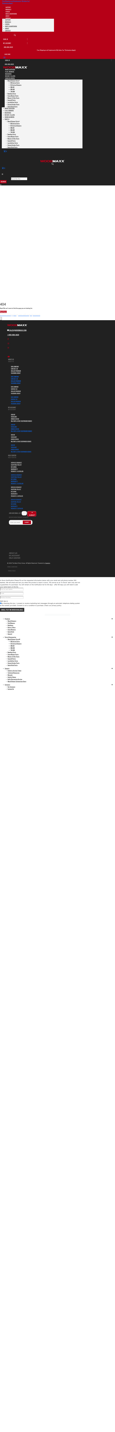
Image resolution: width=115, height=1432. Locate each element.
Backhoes (8, 113)
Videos (7, 24)
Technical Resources (13, 673)
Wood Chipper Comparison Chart (17, 681)
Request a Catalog (17, 471)
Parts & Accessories (10, 637)
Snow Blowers (9, 117)
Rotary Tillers (10, 115)
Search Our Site (5, 179)
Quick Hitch (11, 632)
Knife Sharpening (11, 14)
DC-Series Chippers (15, 85)
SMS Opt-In (4, 601)
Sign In (13, 414)
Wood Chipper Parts (13, 81)
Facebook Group (16, 373)
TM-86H (12, 91)
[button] (4, 58)
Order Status (15, 419)
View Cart (14, 417)
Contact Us (14, 369)
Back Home (3, 312)
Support (8, 20)
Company (7, 685)
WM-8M (12, 89)
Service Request (16, 463)
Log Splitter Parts (13, 102)
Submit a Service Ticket (14, 671)
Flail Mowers (9, 110)
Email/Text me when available (12, 610)
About (7, 28)
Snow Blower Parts (13, 96)
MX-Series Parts (15, 83)
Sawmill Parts (12, 100)
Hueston (47, 563)
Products (7, 619)
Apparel (10, 634)
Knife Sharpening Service (15, 679)
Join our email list (15, 513)
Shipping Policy (16, 465)
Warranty (14, 469)
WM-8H (12, 87)
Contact (8, 31)
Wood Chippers (10, 108)
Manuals (8, 22)
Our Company (15, 366)
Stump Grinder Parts (13, 104)
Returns (14, 467)
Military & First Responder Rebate (21, 421)
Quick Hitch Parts (12, 147)
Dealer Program (16, 371)
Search (3, 182)
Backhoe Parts (12, 94)
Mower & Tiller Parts (13, 98)
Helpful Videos (12, 677)
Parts (7, 119)
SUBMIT (27, 522)
